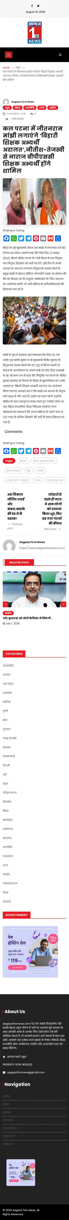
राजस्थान (8, 856)
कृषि (5, 711)
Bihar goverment (44, 461)
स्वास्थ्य (7, 901)
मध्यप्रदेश (8, 820)
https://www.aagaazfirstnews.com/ (42, 548)
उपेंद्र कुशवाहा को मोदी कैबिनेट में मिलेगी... (28, 618)
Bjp (29, 470)
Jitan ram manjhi (17, 480)
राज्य (41, 107)
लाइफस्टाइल (10, 883)
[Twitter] (38, 6)
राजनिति (29, 107)
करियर (7, 702)
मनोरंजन (8, 829)
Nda (37, 480)
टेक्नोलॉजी (9, 756)
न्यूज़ (7, 107)
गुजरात (6, 729)
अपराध (6, 675)
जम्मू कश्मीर (10, 738)
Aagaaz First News (22, 101)
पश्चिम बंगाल (10, 793)
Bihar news (13, 470)
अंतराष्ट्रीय (8, 666)
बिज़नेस (7, 802)
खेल (5, 720)
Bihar (23, 461)
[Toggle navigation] (9, 55)
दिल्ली (6, 765)
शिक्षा (5, 892)
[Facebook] (32, 6)
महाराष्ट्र (7, 838)
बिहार (17, 107)
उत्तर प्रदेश (8, 684)
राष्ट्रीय (52, 107)
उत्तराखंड (7, 693)
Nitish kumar (55, 480)
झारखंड (6, 747)
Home (6, 67)
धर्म (4, 774)
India (41, 470)
